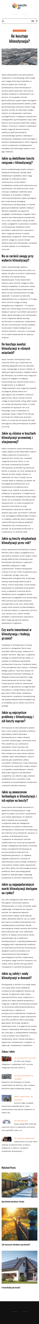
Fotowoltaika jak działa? (11, 1287)
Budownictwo (19, 31)
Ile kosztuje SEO (21, 1121)
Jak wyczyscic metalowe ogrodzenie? (16, 1244)
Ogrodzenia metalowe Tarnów (13, 1201)
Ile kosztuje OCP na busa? (25, 1058)
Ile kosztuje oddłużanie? (24, 1138)
